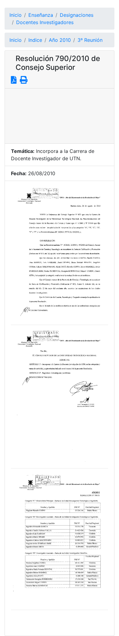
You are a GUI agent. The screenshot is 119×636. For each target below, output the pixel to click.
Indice (35, 40)
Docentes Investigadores (45, 22)
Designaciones (76, 15)
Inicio (15, 15)
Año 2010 (60, 40)
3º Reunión (90, 40)
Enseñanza (40, 15)
